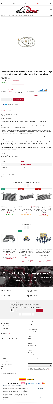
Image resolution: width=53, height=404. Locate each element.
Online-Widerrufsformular (34, 324)
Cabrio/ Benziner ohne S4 (26, 164)
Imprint (5, 399)
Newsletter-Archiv (32, 345)
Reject (40, 397)
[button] (1, 1)
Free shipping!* (11, 91)
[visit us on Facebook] (20, 314)
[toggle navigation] (2, 10)
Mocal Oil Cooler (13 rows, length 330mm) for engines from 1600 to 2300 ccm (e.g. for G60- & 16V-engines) (44, 210)
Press (2, 366)
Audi (22, 161)
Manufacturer (31, 334)
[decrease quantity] (2, 99)
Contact (29, 338)
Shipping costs (31, 350)
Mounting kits (16, 80)
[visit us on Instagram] (29, 314)
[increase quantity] (7, 99)
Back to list (3, 15)
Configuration (40, 393)
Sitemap (29, 348)
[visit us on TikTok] (33, 314)
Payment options (31, 354)
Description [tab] (4, 110)
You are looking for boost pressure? (26, 273)
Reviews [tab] (11, 110)
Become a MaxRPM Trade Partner (9, 373)
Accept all (40, 388)
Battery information (32, 329)
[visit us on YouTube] (26, 314)
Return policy (31, 352)
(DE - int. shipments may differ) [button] (17, 84)
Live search (30, 341)
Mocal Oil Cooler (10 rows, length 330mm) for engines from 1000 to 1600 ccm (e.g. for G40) (26, 209)
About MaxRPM (4, 361)
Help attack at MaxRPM (6, 364)
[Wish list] (25, 3)
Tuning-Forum (4, 368)
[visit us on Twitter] (23, 314)
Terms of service (31, 327)
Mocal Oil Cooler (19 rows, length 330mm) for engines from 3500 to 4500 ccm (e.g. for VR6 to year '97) (9, 209)
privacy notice (33, 305)
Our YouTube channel (6, 371)
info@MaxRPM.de (10, 333)
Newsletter (30, 343)
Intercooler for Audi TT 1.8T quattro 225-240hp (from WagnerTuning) (9, 251)
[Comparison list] (13, 3)
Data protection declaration (14, 399)
